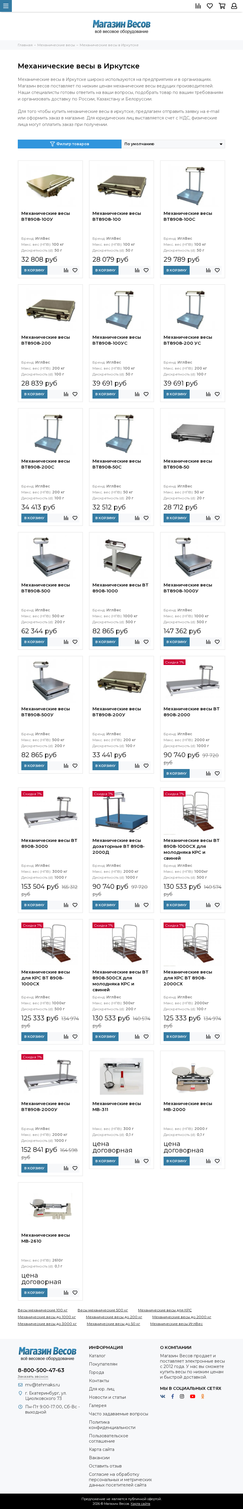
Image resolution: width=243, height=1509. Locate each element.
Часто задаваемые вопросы (118, 1414)
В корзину (34, 270)
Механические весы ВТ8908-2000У (45, 1106)
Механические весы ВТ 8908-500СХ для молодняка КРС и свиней (120, 980)
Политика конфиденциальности (112, 1425)
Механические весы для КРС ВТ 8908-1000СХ (45, 978)
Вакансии (99, 1457)
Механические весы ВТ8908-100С (188, 216)
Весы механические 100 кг (43, 1310)
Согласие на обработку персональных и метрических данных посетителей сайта (120, 1480)
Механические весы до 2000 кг (181, 1317)
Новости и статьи (107, 1397)
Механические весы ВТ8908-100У (45, 216)
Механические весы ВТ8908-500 (45, 588)
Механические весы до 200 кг (114, 1317)
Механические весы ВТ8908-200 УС (188, 340)
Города (96, 1372)
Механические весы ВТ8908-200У (116, 711)
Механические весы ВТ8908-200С (45, 464)
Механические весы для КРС (165, 1310)
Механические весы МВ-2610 (45, 1238)
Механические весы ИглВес (176, 1323)
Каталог (97, 1355)
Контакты (99, 1380)
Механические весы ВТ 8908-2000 (192, 711)
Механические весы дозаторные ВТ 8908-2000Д (118, 846)
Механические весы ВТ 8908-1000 (120, 588)
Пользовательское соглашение (108, 1438)
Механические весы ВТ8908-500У (45, 711)
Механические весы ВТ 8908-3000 (49, 843)
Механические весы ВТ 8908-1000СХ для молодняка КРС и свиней (192, 849)
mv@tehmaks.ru (42, 1384)
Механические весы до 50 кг (113, 1323)
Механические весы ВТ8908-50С (116, 464)
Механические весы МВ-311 (116, 1106)
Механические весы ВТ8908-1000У (188, 588)
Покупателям (103, 1364)
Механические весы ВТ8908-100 (116, 216)
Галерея (97, 1405)
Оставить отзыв (105, 1466)
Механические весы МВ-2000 (188, 1106)
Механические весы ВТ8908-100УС (116, 340)
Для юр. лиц (101, 1389)
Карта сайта (101, 1449)
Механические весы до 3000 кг (47, 1323)
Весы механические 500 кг (103, 1310)
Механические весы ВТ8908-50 (188, 464)
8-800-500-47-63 (41, 1370)
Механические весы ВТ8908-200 (45, 340)
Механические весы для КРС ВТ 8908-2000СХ (188, 978)
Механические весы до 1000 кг (47, 1317)
